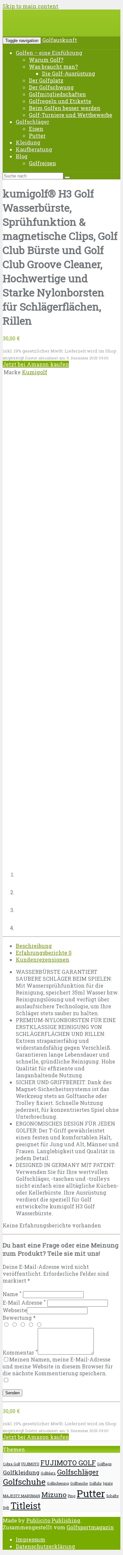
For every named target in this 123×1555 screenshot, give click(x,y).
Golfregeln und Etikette (60, 101)
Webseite (15, 1310)
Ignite (108, 1483)
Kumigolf (34, 372)
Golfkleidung (21, 1472)
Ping (71, 1496)
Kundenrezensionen (42, 959)
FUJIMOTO (30, 1464)
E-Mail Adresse (24, 1302)
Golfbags (104, 1464)
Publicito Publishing (53, 1520)
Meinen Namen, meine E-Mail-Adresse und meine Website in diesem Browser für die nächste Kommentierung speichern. (58, 1366)
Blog (22, 156)
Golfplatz (48, 1473)
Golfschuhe (24, 1481)
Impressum (30, 1539)
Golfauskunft (59, 39)
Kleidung (28, 142)
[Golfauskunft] (52, 27)
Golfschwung (58, 1483)
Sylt (6, 1507)
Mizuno (54, 1494)
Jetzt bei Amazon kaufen (36, 364)
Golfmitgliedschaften (57, 94)
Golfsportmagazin (90, 1527)
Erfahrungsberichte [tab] (44, 952)
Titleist (25, 1505)
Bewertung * (19, 1317)
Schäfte (112, 1496)
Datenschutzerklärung (45, 1546)
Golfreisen (42, 163)
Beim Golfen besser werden (64, 107)
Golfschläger (32, 121)
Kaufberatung (34, 149)
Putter (37, 135)
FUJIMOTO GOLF (68, 1462)
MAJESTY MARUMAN (21, 1496)
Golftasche (79, 1483)
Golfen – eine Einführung (49, 52)
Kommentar (20, 1352)
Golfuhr (95, 1483)
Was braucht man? (53, 66)
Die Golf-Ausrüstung (68, 73)
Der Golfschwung (51, 87)
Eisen (36, 128)
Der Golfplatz (46, 80)
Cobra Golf (11, 1464)
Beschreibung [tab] (34, 945)
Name (12, 1294)
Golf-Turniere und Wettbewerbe (70, 114)
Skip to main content (30, 6)
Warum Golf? (46, 59)
